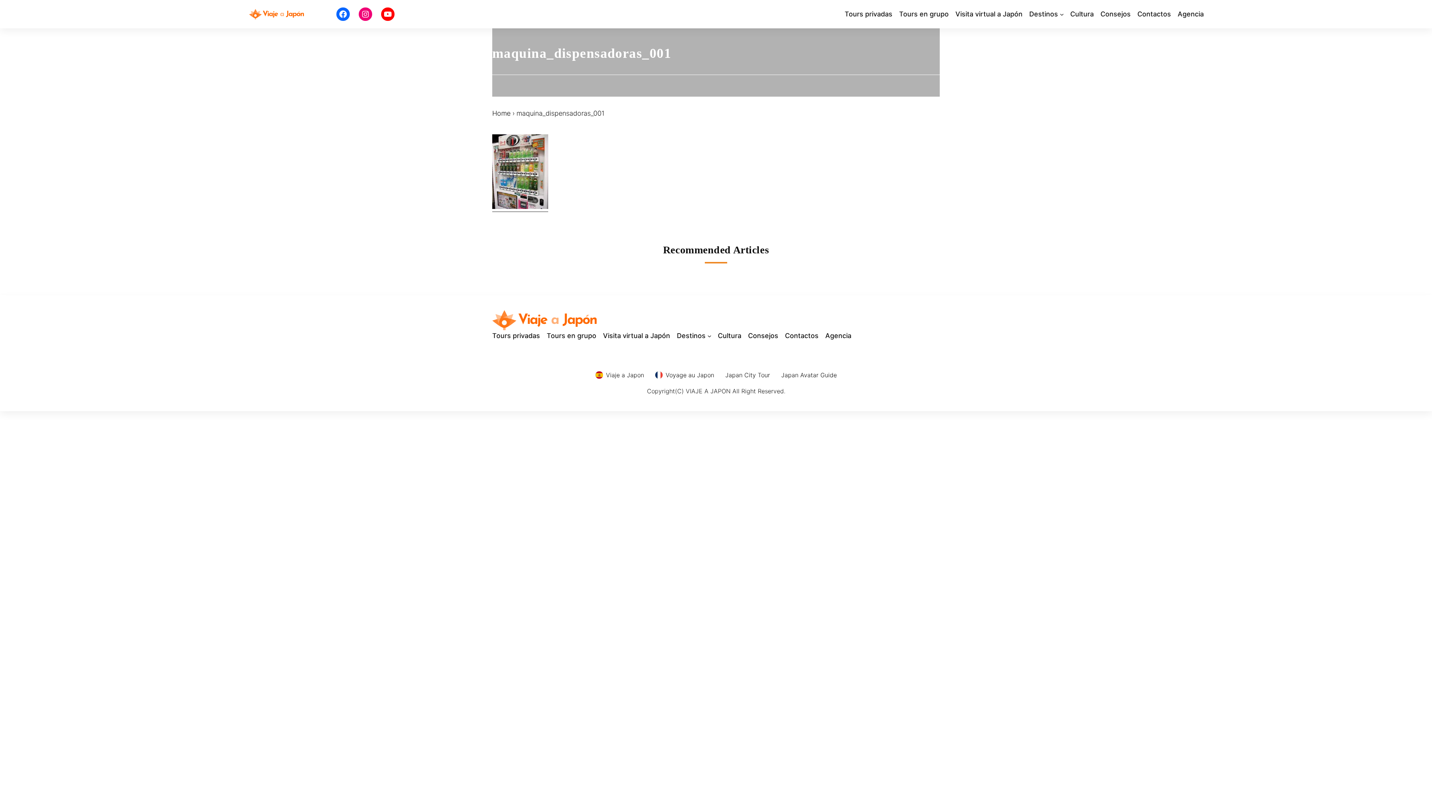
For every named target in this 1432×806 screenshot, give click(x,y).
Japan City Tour (747, 375)
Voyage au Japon (690, 375)
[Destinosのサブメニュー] (1062, 14)
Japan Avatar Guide (809, 375)
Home (501, 113)
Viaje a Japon (625, 375)
